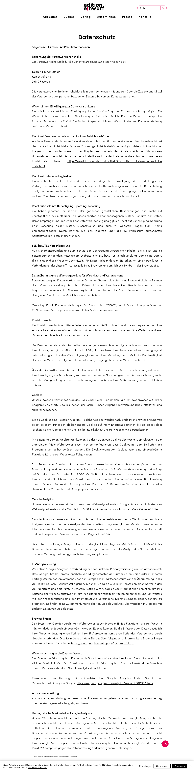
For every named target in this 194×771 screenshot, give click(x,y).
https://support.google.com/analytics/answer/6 (106, 683)
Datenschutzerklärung (38, 767)
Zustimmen (180, 766)
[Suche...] (163, 8)
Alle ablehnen (162, 766)
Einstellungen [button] (145, 766)
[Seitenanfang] (165, 743)
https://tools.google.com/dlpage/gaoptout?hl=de (102, 643)
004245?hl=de (144, 683)
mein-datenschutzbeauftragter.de (67, 757)
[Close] (190, 766)
